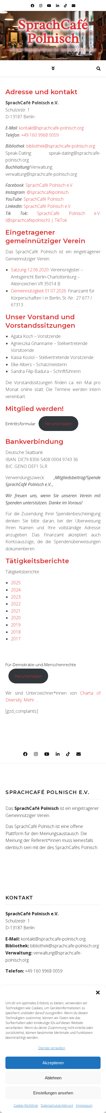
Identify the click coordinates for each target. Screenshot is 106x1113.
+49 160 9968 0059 (40, 135)
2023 (16, 597)
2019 (16, 625)
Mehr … (31, 700)
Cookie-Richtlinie (26, 1105)
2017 (16, 639)
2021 (16, 611)
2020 (16, 618)
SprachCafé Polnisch (53, 31)
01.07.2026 (55, 291)
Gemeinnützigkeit (27, 291)
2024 (16, 590)
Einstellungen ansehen (53, 1093)
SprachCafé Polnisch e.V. (49, 185)
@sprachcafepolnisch (47, 192)
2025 (16, 583)
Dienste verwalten (51, 1048)
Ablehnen (53, 1077)
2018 (16, 632)
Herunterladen (58, 423)
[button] (98, 992)
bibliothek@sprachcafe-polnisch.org (60, 146)
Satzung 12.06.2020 (30, 270)
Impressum (84, 1105)
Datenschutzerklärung (57, 1105)
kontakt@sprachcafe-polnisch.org (51, 128)
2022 (16, 604)
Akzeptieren (53, 1062)
